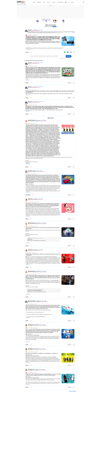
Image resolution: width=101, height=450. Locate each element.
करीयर (63, 22)
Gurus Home (18, 4)
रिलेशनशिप (55, 22)
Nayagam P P (30, 198)
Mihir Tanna (30, 29)
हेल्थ (37, 22)
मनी (46, 22)
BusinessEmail (60, 2)
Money (54, 2)
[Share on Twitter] (71, 52)
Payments (39, 2)
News (48, 2)
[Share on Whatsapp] (64, 52)
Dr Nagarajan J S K (31, 324)
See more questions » (73, 391)
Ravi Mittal (30, 170)
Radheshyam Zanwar (31, 120)
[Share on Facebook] (67, 52)
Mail (44, 2)
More (72, 2)
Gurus (66, 2)
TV (68, 2)
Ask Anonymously (63, 58)
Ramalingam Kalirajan (31, 300)
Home (34, 2)
